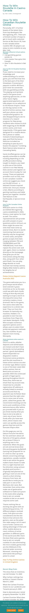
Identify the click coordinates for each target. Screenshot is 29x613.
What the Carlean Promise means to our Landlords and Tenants (14, 587)
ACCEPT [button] (21, 610)
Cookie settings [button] (11, 610)
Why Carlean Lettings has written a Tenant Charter (13, 578)
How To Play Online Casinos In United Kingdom (13, 561)
